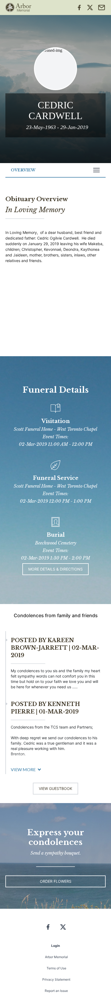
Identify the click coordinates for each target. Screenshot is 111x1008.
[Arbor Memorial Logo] (18, 7)
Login (55, 946)
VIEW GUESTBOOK (55, 788)
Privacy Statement (56, 979)
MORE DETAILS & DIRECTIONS (55, 569)
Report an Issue (56, 991)
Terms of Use (56, 968)
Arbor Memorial (56, 957)
